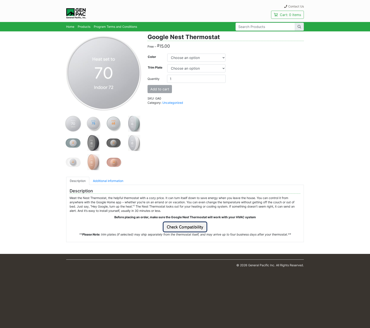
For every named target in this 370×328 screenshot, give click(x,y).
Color (152, 57)
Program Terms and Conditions (115, 26)
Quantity (154, 79)
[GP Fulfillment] (76, 13)
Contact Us (296, 6)
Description (78, 181)
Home (70, 26)
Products (84, 26)
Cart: (290, 15)
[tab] (77, 181)
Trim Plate (155, 67)
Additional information (108, 181)
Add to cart (159, 89)
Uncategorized (172, 102)
